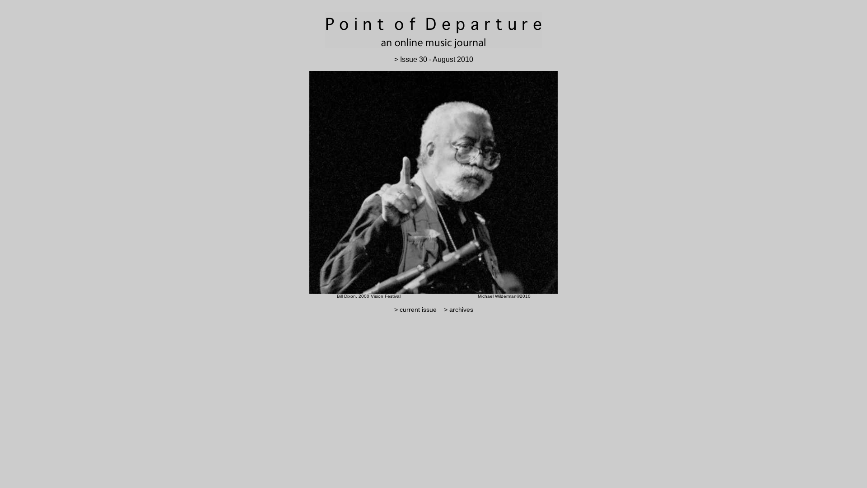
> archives (455, 309)
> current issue (415, 309)
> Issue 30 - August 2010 (433, 59)
